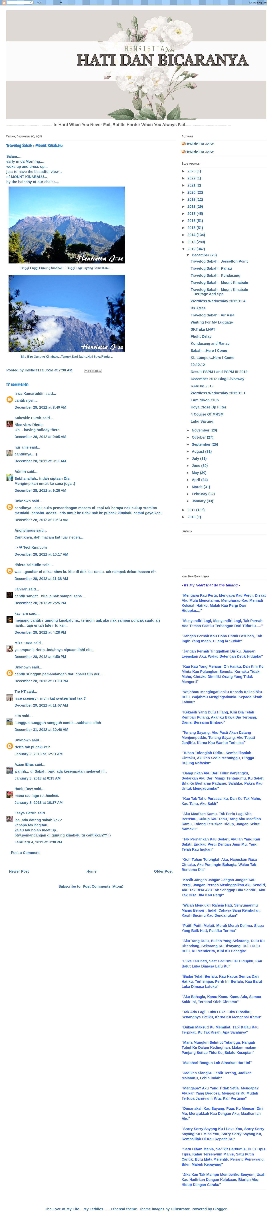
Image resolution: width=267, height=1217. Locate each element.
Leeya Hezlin (26, 813)
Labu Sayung (202, 421)
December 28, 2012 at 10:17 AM (41, 554)
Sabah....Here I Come (209, 351)
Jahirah (21, 589)
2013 (192, 242)
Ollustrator (180, 1209)
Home (91, 871)
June (196, 466)
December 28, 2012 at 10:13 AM (41, 520)
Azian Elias (24, 764)
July (196, 459)
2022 (192, 178)
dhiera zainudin (28, 565)
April (196, 480)
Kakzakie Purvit (28, 418)
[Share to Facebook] (96, 371)
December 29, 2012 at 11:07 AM (41, 705)
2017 (192, 214)
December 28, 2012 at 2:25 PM (40, 603)
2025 (192, 171)
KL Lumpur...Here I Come (212, 358)
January (199, 501)
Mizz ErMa (23, 643)
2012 (192, 249)
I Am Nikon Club (205, 400)
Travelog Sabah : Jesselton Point (219, 261)
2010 (192, 517)
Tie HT (20, 692)
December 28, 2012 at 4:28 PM (40, 632)
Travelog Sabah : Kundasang (215, 275)
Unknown (23, 501)
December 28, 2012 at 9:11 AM (40, 461)
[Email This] (86, 371)
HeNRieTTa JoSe (199, 144)
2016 (192, 221)
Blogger (219, 1209)
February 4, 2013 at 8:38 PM (38, 842)
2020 (192, 192)
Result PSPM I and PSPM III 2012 (219, 372)
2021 (192, 185)
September (202, 444)
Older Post (163, 871)
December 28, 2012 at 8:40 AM (40, 407)
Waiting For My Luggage (212, 322)
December (201, 255)
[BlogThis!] (89, 371)
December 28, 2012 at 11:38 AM (41, 579)
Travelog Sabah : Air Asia (212, 315)
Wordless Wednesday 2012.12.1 (218, 393)
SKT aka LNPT (203, 329)
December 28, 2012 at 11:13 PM (41, 681)
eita (18, 716)
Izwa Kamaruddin (29, 394)
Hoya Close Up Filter (208, 407)
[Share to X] (93, 371)
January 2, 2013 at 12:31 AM (39, 754)
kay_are (21, 613)
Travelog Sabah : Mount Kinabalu (219, 283)
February (200, 494)
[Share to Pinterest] (100, 371)
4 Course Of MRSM (207, 414)
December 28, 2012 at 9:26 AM (40, 490)
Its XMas (198, 308)
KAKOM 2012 (202, 386)
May (196, 473)
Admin (20, 472)
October (199, 437)
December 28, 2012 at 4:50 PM (40, 657)
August (198, 451)
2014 (192, 235)
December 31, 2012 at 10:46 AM (41, 730)
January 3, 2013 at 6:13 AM (38, 778)
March (198, 487)
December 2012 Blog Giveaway (217, 379)
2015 (192, 228)
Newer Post (19, 871)
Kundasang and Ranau (210, 343)
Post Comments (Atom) (103, 886)
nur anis (22, 447)
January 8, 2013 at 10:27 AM (39, 803)
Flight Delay (201, 336)
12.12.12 (198, 365)
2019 (192, 199)
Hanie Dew (24, 789)
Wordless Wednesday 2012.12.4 (218, 301)
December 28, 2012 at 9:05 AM (40, 437)
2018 (192, 206)
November (201, 430)
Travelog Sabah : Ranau (211, 268)
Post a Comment (25, 853)
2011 (191, 510)
